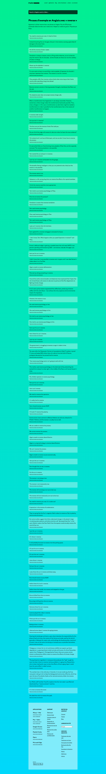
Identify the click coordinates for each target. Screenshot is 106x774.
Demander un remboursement (51, 722)
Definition (63, 754)
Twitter (63, 716)
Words (63, 751)
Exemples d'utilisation (66, 749)
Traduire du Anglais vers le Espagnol (36, 38)
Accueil (46, 3)
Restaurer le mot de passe (52, 726)
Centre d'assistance (62, 3)
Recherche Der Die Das (66, 746)
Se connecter (75, 3)
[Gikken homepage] (38, 763)
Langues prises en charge (51, 718)
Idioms (63, 756)
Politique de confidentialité (51, 734)
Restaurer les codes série (52, 730)
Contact (69, 3)
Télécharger (38, 716)
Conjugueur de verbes (66, 742)
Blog (56, 3)
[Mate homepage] (33, 3)
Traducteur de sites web (66, 737)
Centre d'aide (35, 714)
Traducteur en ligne (66, 740)
